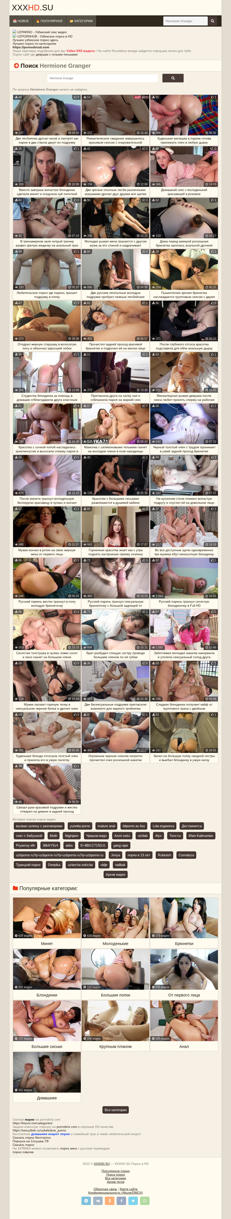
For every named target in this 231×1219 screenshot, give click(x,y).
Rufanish (164, 855)
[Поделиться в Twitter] (133, 1201)
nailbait (120, 865)
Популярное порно (116, 1171)
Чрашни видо (96, 836)
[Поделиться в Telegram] (86, 1201)
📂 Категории (81, 21)
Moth (53, 836)
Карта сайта (129, 1189)
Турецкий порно (28, 865)
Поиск (29, 65)
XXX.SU (32, 7)
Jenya (115, 855)
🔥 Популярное (49, 21)
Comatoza (186, 855)
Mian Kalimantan (201, 836)
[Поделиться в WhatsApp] (145, 1201)
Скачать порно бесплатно (32, 1137)
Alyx (158, 836)
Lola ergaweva (163, 826)
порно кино (68, 1148)
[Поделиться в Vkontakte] (98, 1201)
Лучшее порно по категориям (34, 43)
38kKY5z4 (50, 845)
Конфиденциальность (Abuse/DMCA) (115, 1192)
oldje (104, 865)
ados (69, 845)
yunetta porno (80, 826)
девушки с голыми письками (57, 54)
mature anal (106, 826)
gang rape (120, 845)
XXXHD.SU (102, 1164)
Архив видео (115, 874)
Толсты (175, 836)
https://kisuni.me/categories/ (33, 1123)
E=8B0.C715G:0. (93, 845)
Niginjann (72, 836)
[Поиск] (212, 21)
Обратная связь (105, 1189)
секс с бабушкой (29, 836)
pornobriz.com (67, 1126)
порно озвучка (23, 1152)
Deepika (54, 865)
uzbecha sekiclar (80, 865)
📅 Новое (21, 21)
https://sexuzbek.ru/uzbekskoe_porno (39, 1130)
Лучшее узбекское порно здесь (35, 40)
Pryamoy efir (25, 845)
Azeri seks (122, 836)
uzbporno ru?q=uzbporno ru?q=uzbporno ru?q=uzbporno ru (59, 855)
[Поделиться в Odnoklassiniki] (109, 1201)
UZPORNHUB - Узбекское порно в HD (44, 36)
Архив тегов (115, 1182)
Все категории (116, 1110)
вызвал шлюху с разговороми (39, 826)
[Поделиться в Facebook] (121, 1201)
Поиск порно (115, 1174)
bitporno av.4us (134, 826)
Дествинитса (192, 826)
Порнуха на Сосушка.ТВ (31, 1141)
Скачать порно (23, 1145)
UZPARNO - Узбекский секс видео (42, 32)
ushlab (143, 836)
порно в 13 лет (139, 855)
